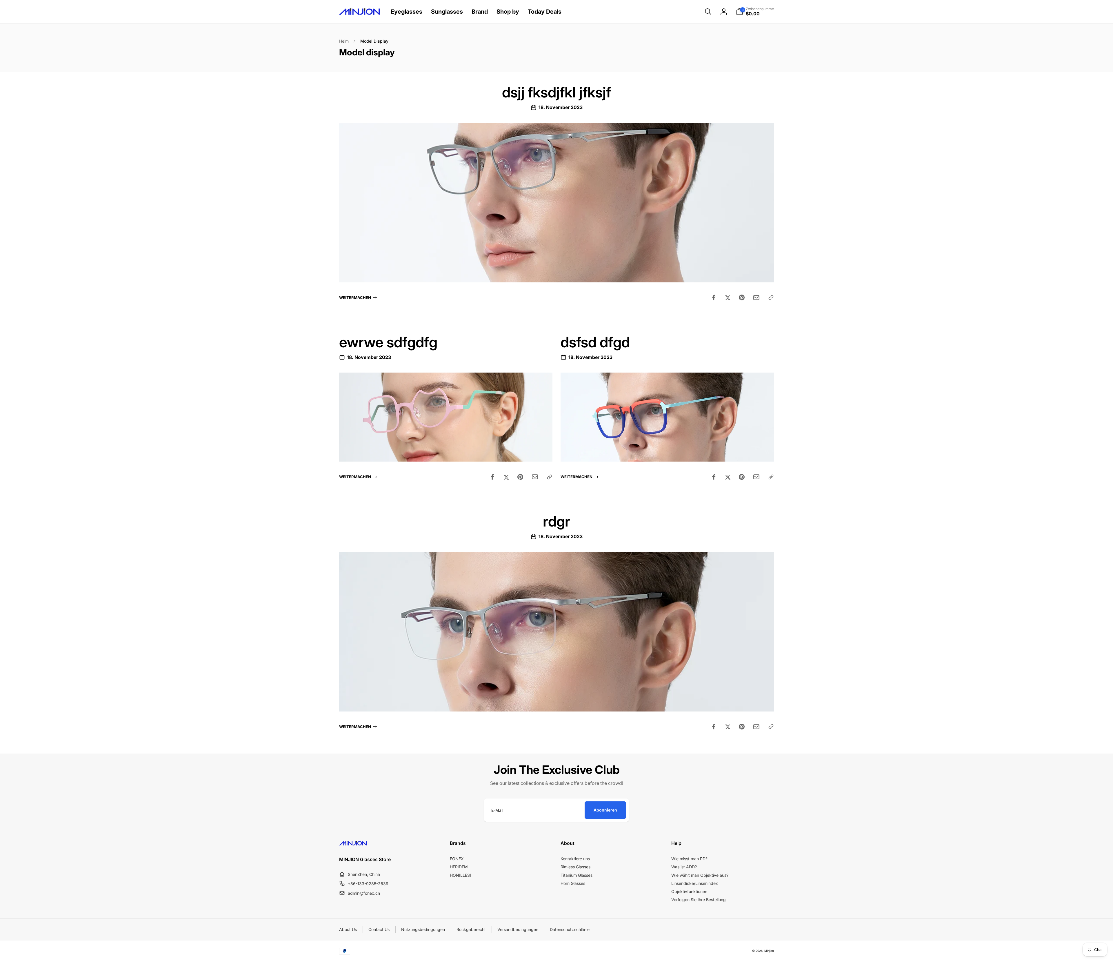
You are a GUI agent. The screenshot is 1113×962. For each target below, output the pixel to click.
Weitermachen (355, 297)
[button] (708, 11)
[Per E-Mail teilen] (756, 297)
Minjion (769, 950)
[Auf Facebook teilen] (714, 297)
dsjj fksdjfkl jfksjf (556, 92)
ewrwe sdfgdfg (388, 342)
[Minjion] (353, 844)
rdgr (556, 521)
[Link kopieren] (771, 297)
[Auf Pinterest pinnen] (742, 297)
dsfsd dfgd (595, 342)
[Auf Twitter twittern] (728, 297)
